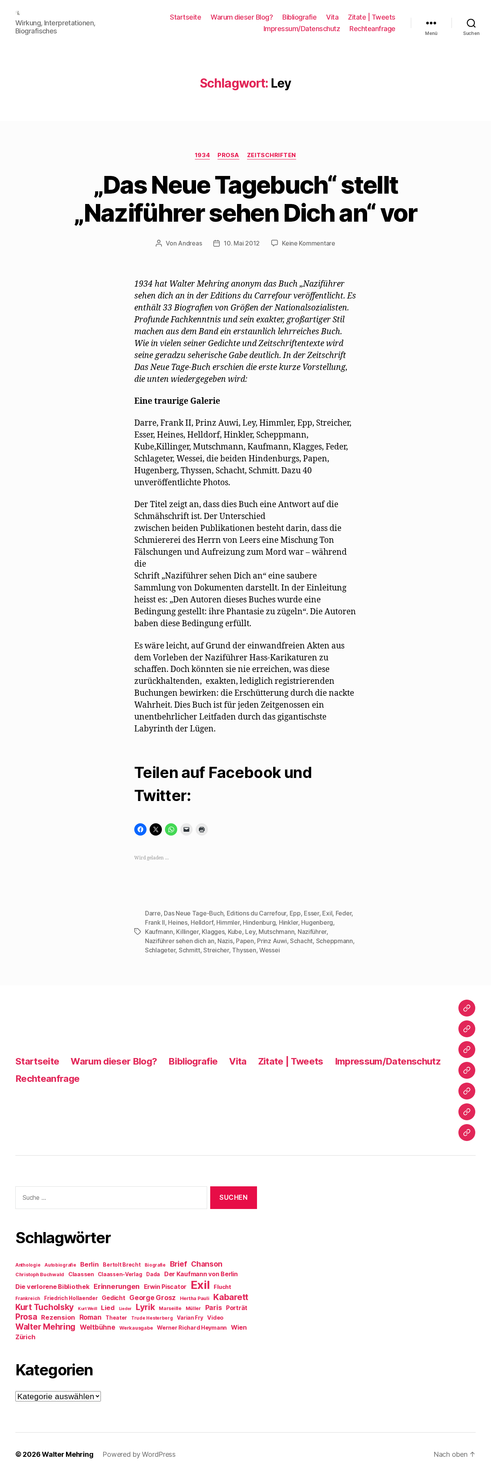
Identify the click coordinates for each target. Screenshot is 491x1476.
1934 (202, 155)
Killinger (187, 931)
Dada (153, 1274)
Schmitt (189, 950)
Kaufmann (159, 931)
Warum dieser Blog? (242, 17)
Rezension (58, 1317)
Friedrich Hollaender (71, 1298)
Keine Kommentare (308, 243)
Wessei (269, 950)
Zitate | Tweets (371, 17)
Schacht (301, 941)
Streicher (216, 950)
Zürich (25, 1337)
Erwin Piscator (165, 1286)
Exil (327, 913)
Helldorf (202, 922)
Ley (250, 931)
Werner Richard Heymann (192, 1327)
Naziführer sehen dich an (179, 941)
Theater (116, 1318)
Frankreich (27, 1298)
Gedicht (113, 1298)
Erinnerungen (117, 1286)
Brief (178, 1264)
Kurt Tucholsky (44, 1307)
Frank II (155, 922)
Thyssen (244, 950)
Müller (193, 1308)
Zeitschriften (271, 155)
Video (215, 1317)
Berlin (89, 1264)
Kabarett (230, 1297)
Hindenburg (259, 922)
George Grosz (152, 1298)
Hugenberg (317, 922)
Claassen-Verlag (120, 1274)
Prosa (228, 155)
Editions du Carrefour (256, 913)
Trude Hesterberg (152, 1318)
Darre (153, 913)
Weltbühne (97, 1327)
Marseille (170, 1308)
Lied (108, 1308)
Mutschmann (276, 931)
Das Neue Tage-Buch (193, 913)
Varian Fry (190, 1318)
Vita (332, 17)
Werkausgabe (136, 1328)
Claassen (81, 1274)
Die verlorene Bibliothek (52, 1286)
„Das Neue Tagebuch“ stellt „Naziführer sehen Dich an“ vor (245, 198)
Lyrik (145, 1307)
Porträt (236, 1308)
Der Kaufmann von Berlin (201, 1274)
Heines (177, 922)
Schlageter (160, 950)
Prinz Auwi (272, 941)
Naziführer (312, 931)
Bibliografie (299, 17)
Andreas (190, 243)
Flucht (222, 1286)
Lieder (125, 1308)
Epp (295, 913)
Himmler (227, 922)
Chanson (206, 1264)
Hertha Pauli (194, 1298)
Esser (311, 913)
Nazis (225, 941)
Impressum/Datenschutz (302, 29)
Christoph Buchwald (39, 1274)
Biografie (155, 1265)
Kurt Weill (87, 1308)
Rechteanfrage (372, 29)
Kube (235, 931)
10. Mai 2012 (242, 243)
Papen (245, 941)
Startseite (185, 17)
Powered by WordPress (139, 1454)
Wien (239, 1327)
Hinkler (288, 922)
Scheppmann (334, 941)
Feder (344, 913)
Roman (90, 1317)
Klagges (213, 931)
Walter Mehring (45, 1327)
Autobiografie (60, 1265)
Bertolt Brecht (121, 1265)
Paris (213, 1308)
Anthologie (27, 1265)
